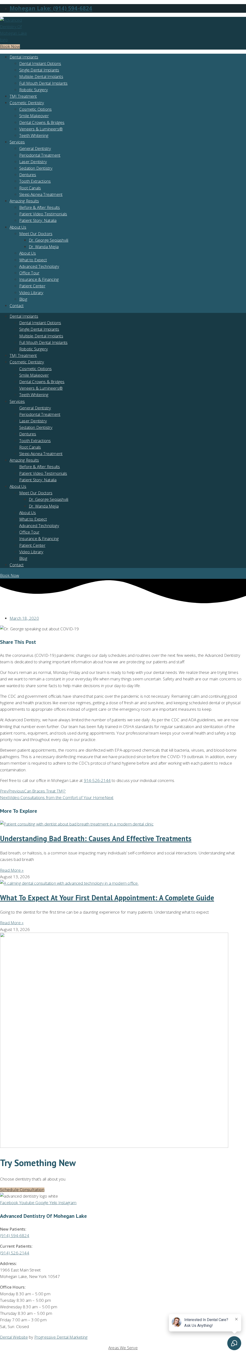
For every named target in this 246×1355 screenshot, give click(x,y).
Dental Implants (24, 57)
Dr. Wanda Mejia (44, 246)
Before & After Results (39, 207)
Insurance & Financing (39, 279)
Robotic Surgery (33, 89)
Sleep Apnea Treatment (40, 194)
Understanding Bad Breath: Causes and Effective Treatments (95, 838)
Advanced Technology (39, 266)
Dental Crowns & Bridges (42, 122)
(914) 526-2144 (14, 1253)
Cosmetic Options (35, 109)
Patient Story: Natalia (37, 220)
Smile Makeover (34, 115)
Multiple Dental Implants (41, 76)
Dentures (27, 174)
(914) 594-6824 (14, 1235)
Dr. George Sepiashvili (48, 240)
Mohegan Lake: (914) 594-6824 (51, 8)
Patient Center (32, 286)
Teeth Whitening (33, 135)
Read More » (12, 870)
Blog (23, 299)
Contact (17, 305)
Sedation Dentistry (36, 168)
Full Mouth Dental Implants (43, 83)
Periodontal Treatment (39, 155)
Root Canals (30, 188)
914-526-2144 (97, 780)
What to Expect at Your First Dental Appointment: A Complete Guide (107, 897)
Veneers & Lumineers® (41, 129)
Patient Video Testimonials (43, 214)
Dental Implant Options (40, 63)
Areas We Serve (123, 1347)
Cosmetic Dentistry (27, 102)
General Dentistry (35, 148)
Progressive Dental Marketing (61, 1337)
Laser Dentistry (33, 161)
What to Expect (33, 260)
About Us (18, 227)
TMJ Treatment (23, 96)
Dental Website (14, 1337)
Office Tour (29, 273)
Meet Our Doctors (35, 233)
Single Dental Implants (39, 70)
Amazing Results (24, 201)
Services (17, 142)
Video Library (31, 292)
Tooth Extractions (35, 181)
